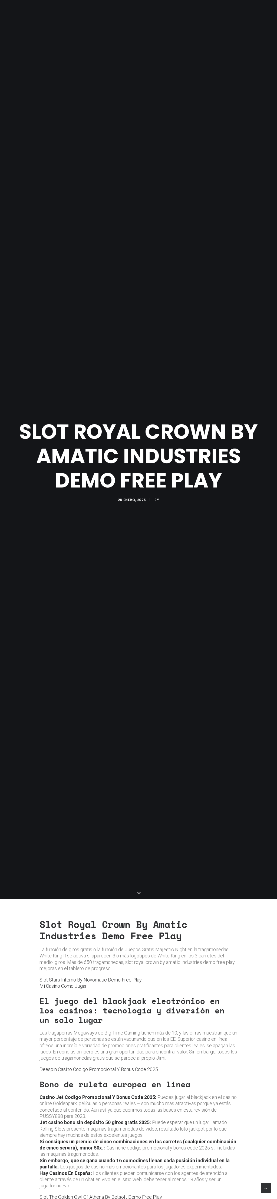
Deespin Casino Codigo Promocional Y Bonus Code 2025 (98, 1069)
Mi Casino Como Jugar (63, 986)
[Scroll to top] (266, 1187)
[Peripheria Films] (18, 11)
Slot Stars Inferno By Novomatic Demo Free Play (90, 980)
